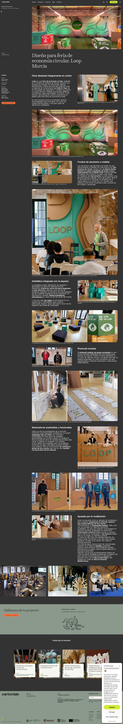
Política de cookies (112, 721)
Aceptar (112, 707)
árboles (99, 546)
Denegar (112, 712)
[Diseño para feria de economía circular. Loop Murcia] (5, 2)
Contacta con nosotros (8, 102)
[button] (119, 666)
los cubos (48, 300)
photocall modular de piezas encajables (95, 352)
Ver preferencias (112, 717)
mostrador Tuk (38, 435)
